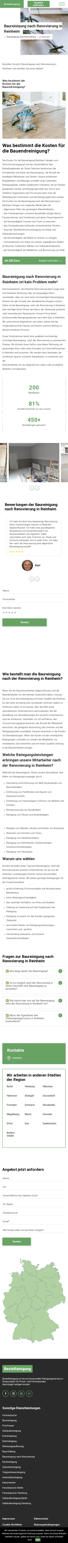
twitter (29, 1393)
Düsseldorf (47, 1095)
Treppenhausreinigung (13, 1472)
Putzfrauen (8, 1425)
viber (21, 1393)
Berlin (10, 1086)
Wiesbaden (47, 1104)
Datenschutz (41, 1518)
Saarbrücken (47, 1123)
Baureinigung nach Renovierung (18, 1456)
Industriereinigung (11, 1467)
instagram (13, 1393)
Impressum (8, 1518)
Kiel (27, 1123)
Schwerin (29, 1104)
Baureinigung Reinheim (33, 160)
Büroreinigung (9, 1420)
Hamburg (29, 1086)
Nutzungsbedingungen (47, 1524)
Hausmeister (9, 1482)
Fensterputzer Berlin (12, 1487)
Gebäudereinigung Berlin (14, 1498)
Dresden (47, 1114)
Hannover (11, 1095)
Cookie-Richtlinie (12, 1524)
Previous (31, 488)
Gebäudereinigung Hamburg (16, 1503)
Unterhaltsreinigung (12, 1477)
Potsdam (11, 1104)
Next (37, 488)
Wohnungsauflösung (13, 1446)
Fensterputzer (9, 1415)
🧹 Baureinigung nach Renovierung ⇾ (21, 37)
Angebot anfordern (38, 3)
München (47, 1086)
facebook (5, 1393)
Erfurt (10, 1123)
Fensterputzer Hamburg (14, 1493)
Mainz (28, 1114)
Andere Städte (11, 1134)
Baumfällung (8, 1451)
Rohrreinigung (9, 1441)
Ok (38, 1540)
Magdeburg (11, 1114)
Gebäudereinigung (11, 1430)
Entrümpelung (9, 1436)
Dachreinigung (9, 1461)
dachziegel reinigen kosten (16, 1384)
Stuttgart (29, 1095)
